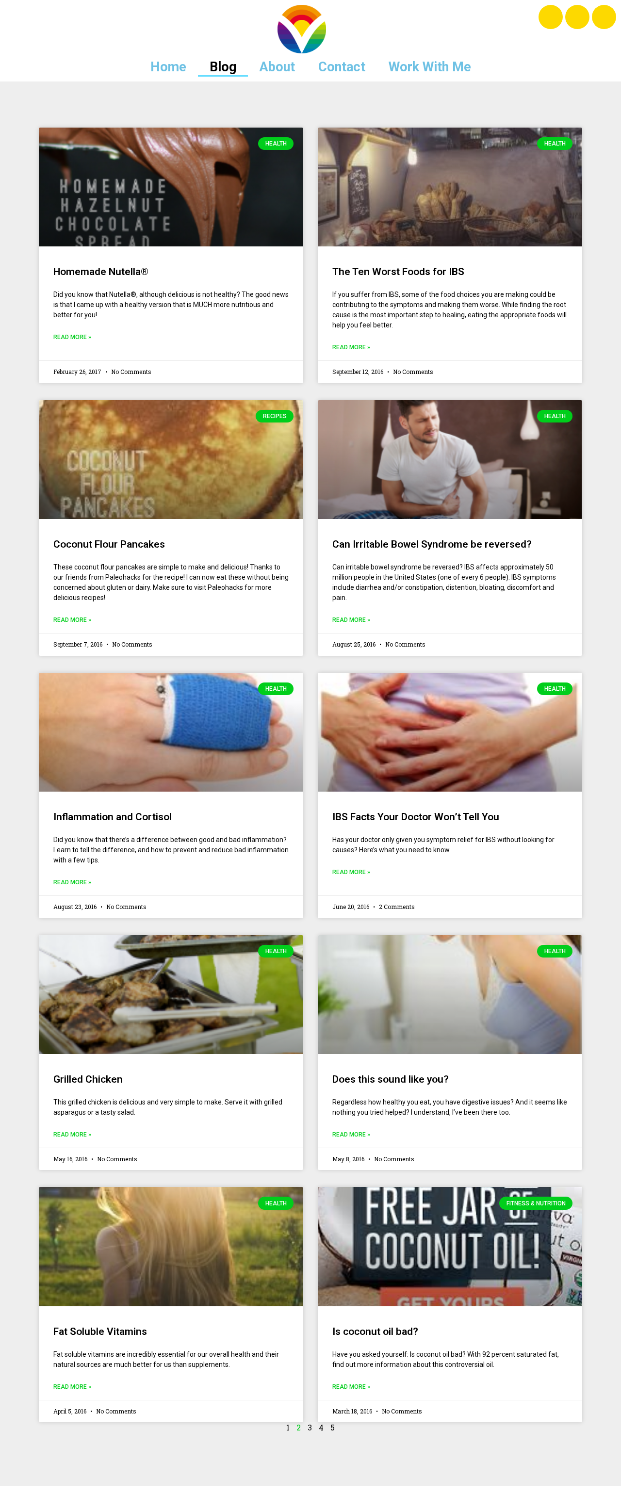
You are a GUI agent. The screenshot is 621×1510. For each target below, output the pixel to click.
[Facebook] (551, 17)
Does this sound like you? (390, 1079)
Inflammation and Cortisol (112, 817)
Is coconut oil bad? (375, 1331)
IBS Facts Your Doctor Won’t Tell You (415, 817)
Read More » (72, 337)
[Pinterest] (604, 17)
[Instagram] (577, 17)
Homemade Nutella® (100, 271)
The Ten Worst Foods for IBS (398, 271)
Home (168, 67)
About (277, 67)
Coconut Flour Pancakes (109, 544)
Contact (341, 67)
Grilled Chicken (88, 1079)
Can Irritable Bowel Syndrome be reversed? (432, 544)
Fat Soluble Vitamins (100, 1331)
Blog (223, 67)
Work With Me (430, 67)
